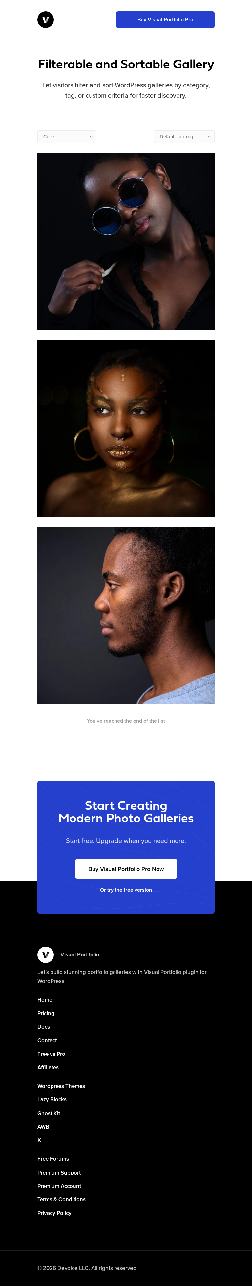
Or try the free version (126, 890)
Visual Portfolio (79, 955)
